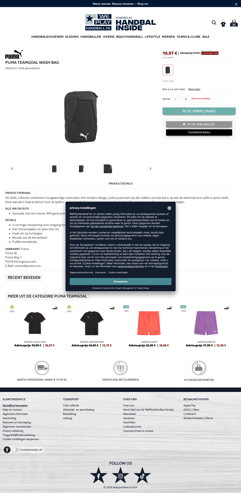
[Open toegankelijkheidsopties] (7, 449)
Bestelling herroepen (15, 405)
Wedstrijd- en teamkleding (78, 409)
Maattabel (194, 89)
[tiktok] (142, 475)
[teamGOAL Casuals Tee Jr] (34, 326)
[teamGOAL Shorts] (149, 326)
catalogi (67, 418)
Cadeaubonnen (132, 426)
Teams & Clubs (188, 37)
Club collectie (71, 405)
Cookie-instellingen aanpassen (21, 439)
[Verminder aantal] (175, 99)
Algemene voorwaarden (17, 426)
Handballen (90, 37)
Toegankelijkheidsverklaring (19, 435)
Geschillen (129, 422)
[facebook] (98, 475)
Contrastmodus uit (31, 449)
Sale (206, 37)
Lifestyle (152, 37)
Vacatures (129, 418)
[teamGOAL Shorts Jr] (206, 326)
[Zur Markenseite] (14, 55)
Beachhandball (129, 37)
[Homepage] (120, 22)
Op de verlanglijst (200, 124)
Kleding (72, 37)
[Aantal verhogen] (186, 99)
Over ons (128, 405)
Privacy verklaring (13, 430)
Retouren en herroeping (17, 422)
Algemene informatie (15, 414)
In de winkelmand (199, 111)
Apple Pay (189, 405)
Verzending (9, 418)
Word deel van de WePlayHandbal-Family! (148, 409)
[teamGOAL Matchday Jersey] (92, 326)
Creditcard (189, 414)
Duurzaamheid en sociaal (138, 430)
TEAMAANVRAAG (199, 132)
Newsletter (129, 414)
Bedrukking (69, 414)
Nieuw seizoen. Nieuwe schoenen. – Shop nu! (120, 3)
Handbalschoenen (47, 37)
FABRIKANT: (12, 249)
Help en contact (12, 409)
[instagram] (120, 475)
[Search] (214, 22)
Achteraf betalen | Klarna (198, 418)
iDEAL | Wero (191, 409)
